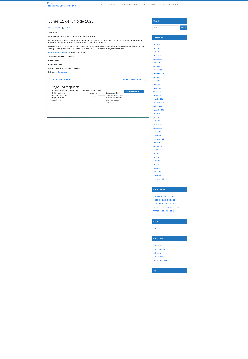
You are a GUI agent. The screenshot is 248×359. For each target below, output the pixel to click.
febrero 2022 (157, 168)
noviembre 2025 (158, 66)
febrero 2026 (157, 59)
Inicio (102, 4)
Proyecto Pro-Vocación (169, 4)
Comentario (73, 90)
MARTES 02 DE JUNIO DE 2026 (164, 211)
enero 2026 (157, 62)
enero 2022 (157, 172)
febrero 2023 (157, 128)
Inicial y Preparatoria (160, 260)
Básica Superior (158, 256)
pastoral (67, 28)
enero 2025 (157, 95)
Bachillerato (157, 246)
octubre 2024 (157, 106)
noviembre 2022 (158, 139)
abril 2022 (156, 161)
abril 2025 (156, 84)
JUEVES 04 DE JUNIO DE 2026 (164, 204)
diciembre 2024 (158, 99)
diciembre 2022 (158, 135)
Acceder (156, 228)
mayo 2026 (157, 48)
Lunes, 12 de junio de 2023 (62, 79)
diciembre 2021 (158, 175)
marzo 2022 (157, 164)
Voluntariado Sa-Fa (129, 4)
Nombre (85, 90)
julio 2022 (156, 150)
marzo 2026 (157, 55)
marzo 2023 (157, 124)
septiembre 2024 (159, 110)
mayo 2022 (157, 157)
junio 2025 (156, 77)
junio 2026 (156, 44)
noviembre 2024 (158, 103)
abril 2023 (156, 121)
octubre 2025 (157, 70)
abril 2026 (156, 52)
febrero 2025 (157, 92)
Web (99, 90)
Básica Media (62, 72)
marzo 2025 (157, 88)
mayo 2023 (157, 117)
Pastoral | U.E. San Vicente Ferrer (61, 6)
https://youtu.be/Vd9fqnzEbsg (58, 53)
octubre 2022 (157, 142)
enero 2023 (157, 132)
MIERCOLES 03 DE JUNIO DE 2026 (166, 207)
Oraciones (112, 4)
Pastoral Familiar (148, 4)
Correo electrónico (94, 93)
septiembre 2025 (159, 73)
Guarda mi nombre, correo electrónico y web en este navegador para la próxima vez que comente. (114, 97)
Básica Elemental (159, 249)
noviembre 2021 (158, 179)
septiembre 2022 (159, 146)
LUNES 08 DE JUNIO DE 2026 (164, 196)
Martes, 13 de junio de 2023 (132, 79)
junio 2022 (156, 153)
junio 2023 (156, 113)
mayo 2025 (157, 81)
